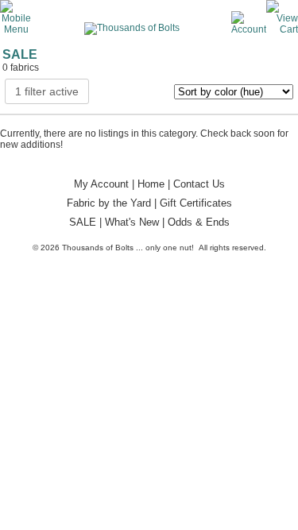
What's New (132, 222)
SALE (82, 222)
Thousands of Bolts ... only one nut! (128, 247)
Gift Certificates (196, 203)
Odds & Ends (199, 222)
